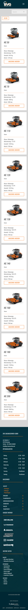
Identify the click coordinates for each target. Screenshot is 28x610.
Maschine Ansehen (14, 62)
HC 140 (7, 263)
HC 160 (7, 307)
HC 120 (7, 175)
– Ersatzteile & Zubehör (8, 575)
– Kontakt (5, 583)
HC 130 (7, 219)
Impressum (16, 608)
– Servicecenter (6, 566)
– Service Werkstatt (7, 569)
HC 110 (7, 130)
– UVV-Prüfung (6, 568)
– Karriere (5, 582)
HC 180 (7, 352)
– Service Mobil (6, 571)
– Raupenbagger (6, 492)
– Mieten (5, 580)
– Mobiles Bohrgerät (7, 573)
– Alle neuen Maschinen (8, 559)
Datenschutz (22, 608)
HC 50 (6, 42)
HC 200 (7, 396)
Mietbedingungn (9, 608)
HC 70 (6, 86)
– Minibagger (6, 488)
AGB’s (4, 608)
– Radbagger (6, 490)
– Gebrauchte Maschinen (8, 561)
